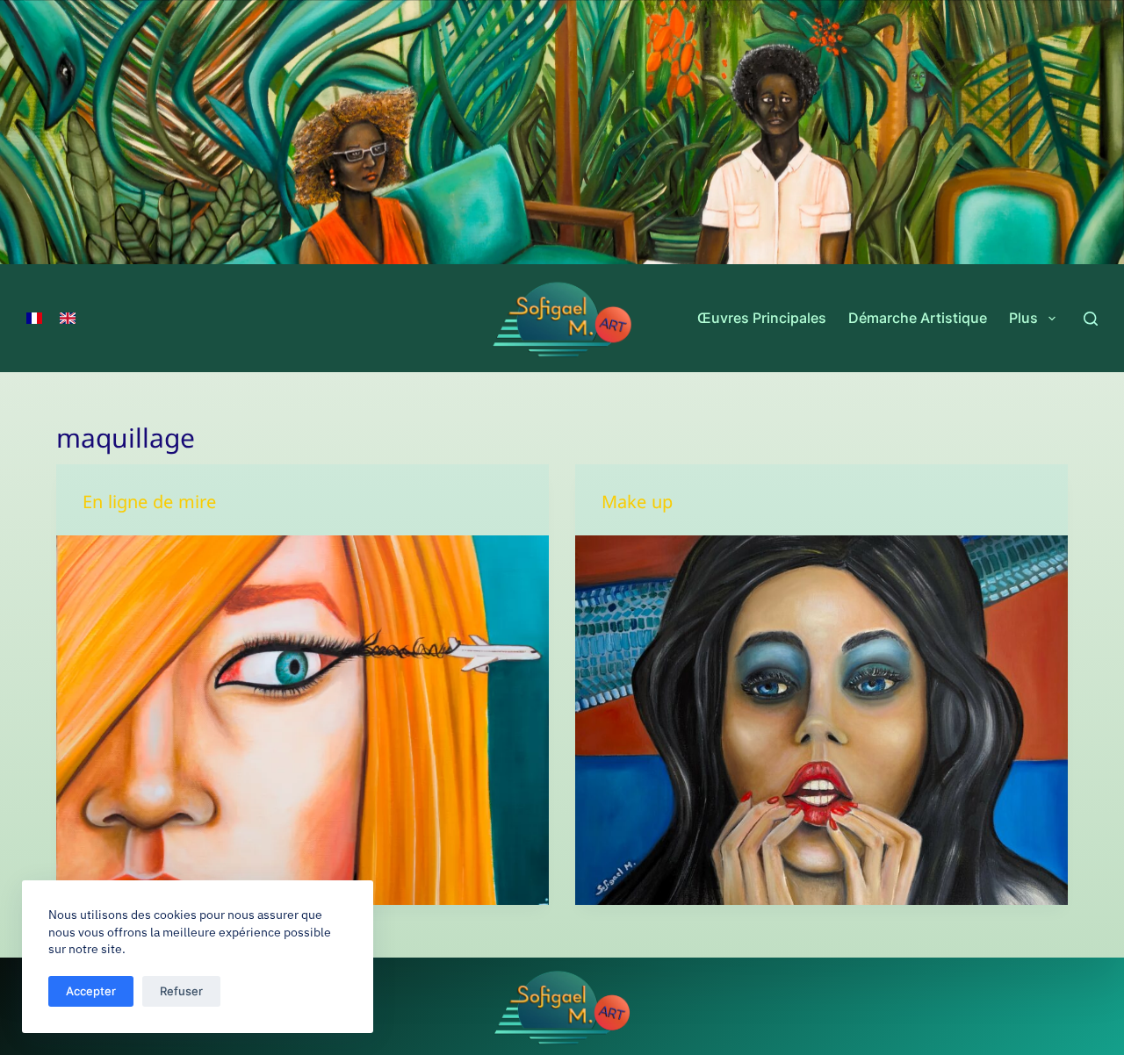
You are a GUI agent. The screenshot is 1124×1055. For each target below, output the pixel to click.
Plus (1023, 318)
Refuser (181, 991)
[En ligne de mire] (302, 720)
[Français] (34, 318)
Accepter (91, 991)
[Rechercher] (1091, 319)
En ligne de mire (149, 506)
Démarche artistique (917, 318)
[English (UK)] (68, 318)
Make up (637, 506)
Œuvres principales (761, 318)
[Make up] (821, 720)
